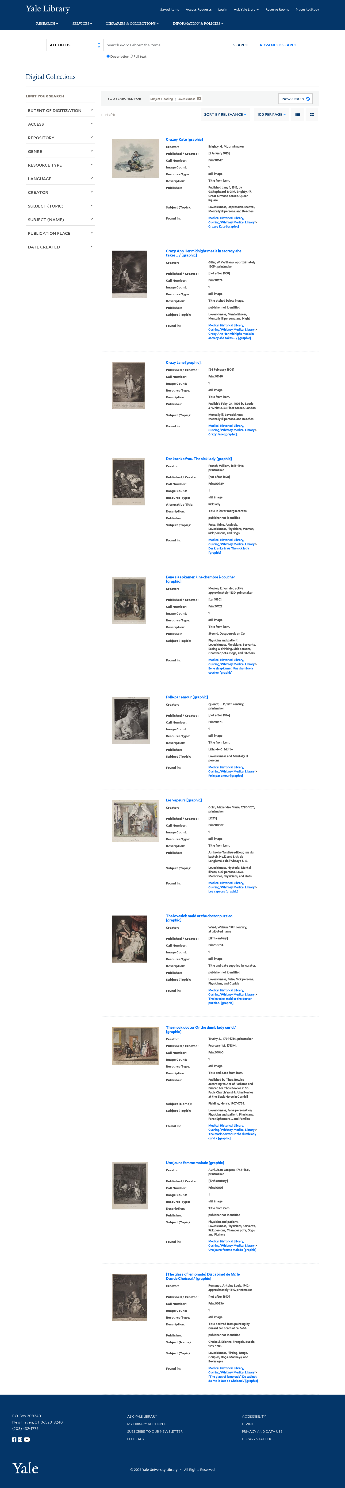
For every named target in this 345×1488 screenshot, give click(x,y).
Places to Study (307, 9)
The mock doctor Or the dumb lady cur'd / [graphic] (201, 1029)
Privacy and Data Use (262, 1431)
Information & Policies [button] (197, 23)
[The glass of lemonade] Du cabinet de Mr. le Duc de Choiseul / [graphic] (203, 1276)
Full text (140, 56)
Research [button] (45, 23)
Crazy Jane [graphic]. (183, 362)
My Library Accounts (147, 1424)
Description (119, 56)
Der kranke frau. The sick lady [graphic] (199, 459)
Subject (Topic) (46, 206)
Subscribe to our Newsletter (155, 1431)
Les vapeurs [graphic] (184, 800)
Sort (223, 114)
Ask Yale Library (246, 9)
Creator (38, 192)
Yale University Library (48, 9)
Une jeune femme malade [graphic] (195, 1163)
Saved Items (169, 9)
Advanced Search (278, 45)
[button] (241, 45)
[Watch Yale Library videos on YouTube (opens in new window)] (27, 1439)
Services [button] (80, 23)
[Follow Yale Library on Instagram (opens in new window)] (20, 1439)
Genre (35, 151)
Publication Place (49, 233)
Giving (248, 1424)
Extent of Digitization (54, 110)
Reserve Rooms (277, 9)
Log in (222, 9)
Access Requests (199, 9)
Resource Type (45, 165)
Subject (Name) (46, 219)
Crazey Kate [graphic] (184, 139)
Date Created (44, 247)
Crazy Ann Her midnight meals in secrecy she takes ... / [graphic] (203, 253)
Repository (41, 137)
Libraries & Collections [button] (131, 23)
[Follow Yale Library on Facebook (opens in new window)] (14, 1439)
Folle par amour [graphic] (187, 697)
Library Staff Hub (258, 1439)
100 (269, 114)
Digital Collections (51, 77)
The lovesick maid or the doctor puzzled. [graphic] (199, 918)
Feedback (136, 1439)
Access (36, 124)
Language (39, 178)
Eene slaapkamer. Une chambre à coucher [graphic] (200, 579)
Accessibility (254, 1416)
